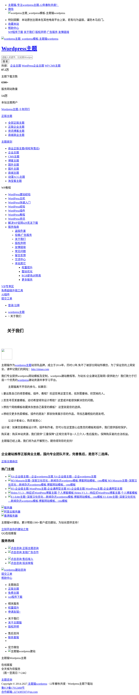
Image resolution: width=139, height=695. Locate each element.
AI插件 (5, 294)
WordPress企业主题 (33, 65)
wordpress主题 (16, 312)
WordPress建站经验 (19, 194)
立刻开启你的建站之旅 (14, 529)
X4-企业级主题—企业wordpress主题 (75, 476)
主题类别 (6, 141)
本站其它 (20, 263)
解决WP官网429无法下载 (23, 222)
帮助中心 (13, 28)
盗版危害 (20, 231)
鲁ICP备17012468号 (13, 687)
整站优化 (27, 271)
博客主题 (13, 160)
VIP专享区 (7, 286)
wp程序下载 (15, 596)
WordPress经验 (16, 206)
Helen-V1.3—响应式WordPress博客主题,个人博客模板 (105, 492)
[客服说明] (13, 569)
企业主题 (15, 65)
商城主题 (13, 172)
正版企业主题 (16, 126)
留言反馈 (20, 255)
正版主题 (6, 116)
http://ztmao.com (40, 369)
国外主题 (13, 164)
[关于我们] (6, 358)
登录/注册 (14, 305)
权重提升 (27, 267)
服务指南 (13, 226)
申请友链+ (14, 611)
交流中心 (20, 259)
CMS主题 (13, 156)
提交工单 (6, 298)
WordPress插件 (16, 210)
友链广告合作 (30, 552)
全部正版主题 (16, 122)
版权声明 (40, 32)
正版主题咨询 (30, 548)
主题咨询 (6, 679)
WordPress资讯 (16, 218)
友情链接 (63, 32)
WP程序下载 (15, 32)
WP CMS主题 (53, 65)
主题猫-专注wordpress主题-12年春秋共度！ (33, 5)
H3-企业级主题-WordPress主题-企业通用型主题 (94, 488)
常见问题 (20, 251)
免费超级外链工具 (12, 290)
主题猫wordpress (37, 683)
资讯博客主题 (16, 130)
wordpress (23, 380)
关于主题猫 (15, 622)
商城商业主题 (16, 135)
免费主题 (13, 592)
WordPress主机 (16, 198)
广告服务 (52, 32)
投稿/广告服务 (23, 235)
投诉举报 (27, 563)
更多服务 (27, 279)
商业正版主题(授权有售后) (24, 148)
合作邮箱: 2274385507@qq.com (19, 691)
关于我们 (29, 32)
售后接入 (27, 559)
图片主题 (13, 168)
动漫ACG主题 (16, 176)
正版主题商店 (9, 461)
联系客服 (13, 637)
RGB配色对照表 (31, 275)
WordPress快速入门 (19, 202)
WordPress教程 (16, 214)
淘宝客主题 (15, 180)
